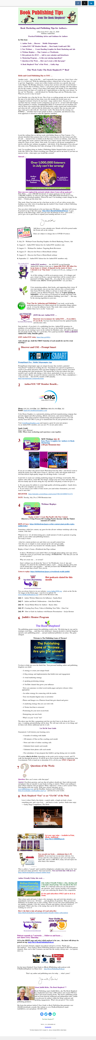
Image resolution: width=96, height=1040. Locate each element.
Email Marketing (43, 1038)
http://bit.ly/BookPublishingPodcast (41, 942)
